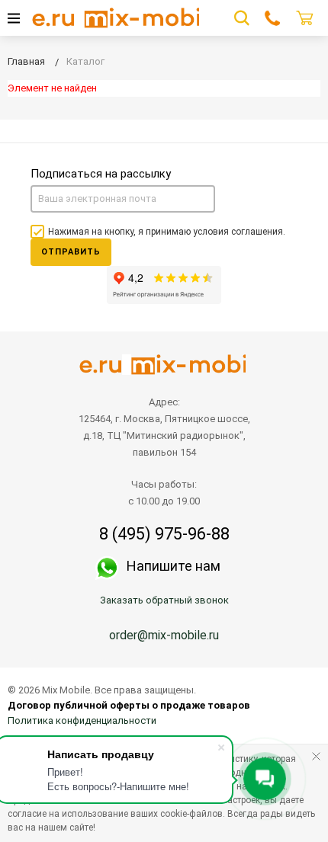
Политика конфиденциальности (82, 720)
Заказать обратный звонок (164, 600)
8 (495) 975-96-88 (164, 534)
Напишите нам (173, 566)
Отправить (71, 252)
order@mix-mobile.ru (164, 635)
